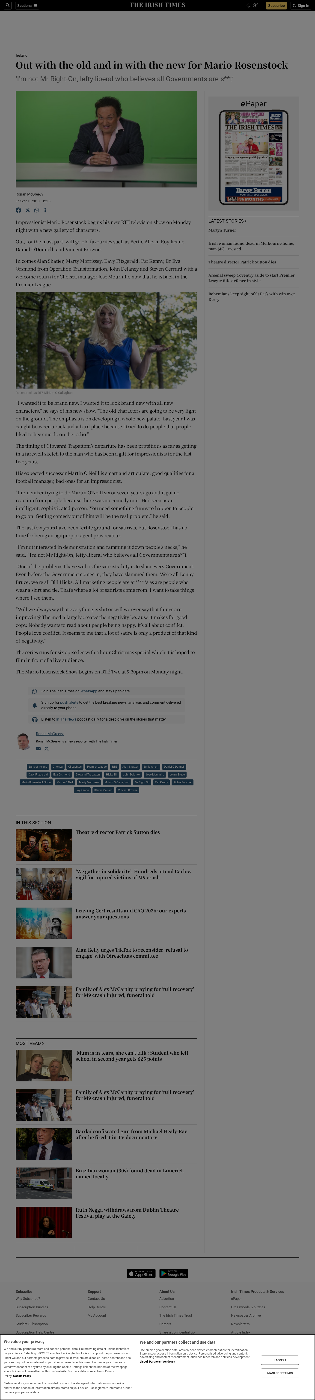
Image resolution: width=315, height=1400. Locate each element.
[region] (157, 1367)
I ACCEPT (280, 1360)
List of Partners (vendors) (157, 1361)
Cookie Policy (22, 1376)
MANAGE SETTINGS (280, 1373)
